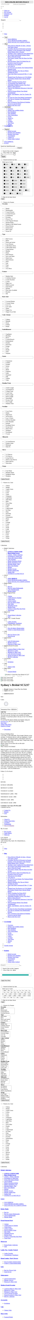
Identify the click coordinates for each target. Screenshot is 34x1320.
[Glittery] (3, 1039)
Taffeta (8, 378)
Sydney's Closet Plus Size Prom (16, 608)
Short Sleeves (9, 461)
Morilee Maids (12, 591)
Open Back (9, 286)
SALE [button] (6, 575)
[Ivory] (6, 704)
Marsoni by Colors (13, 650)
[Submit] (20, 20)
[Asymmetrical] (4, 1064)
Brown (8, 531)
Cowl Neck (9, 411)
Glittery (8, 319)
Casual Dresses (10, 212)
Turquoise (9, 496)
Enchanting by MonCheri (15, 556)
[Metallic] (3, 1041)
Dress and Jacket (10, 242)
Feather (8, 343)
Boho (7, 240)
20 (6, 174)
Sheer (7, 308)
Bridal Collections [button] (6, 1170)
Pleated (8, 288)
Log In (6, 17)
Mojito (8, 487)
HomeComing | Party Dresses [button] (9, 1258)
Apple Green (9, 489)
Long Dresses (10, 249)
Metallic (8, 321)
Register (6, 15)
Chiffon (8, 362)
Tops (7, 265)
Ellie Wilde (11, 604)
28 (6, 177)
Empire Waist (9, 443)
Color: (2, 699)
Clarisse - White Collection (15, 555)
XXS (7, 190)
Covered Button (10, 301)
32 (20, 177)
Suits (9, 617)
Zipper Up (9, 310)
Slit (7, 293)
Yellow (8, 485)
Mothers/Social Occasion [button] (8, 1285)
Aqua (7, 494)
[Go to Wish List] (3, 6)
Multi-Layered (10, 285)
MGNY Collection (13, 657)
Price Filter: (7, 153)
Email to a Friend (5, 726)
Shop (5, 848)
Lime (7, 492)
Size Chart (3, 723)
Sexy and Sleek (10, 256)
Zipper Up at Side (11, 312)
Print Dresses (9, 254)
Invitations (10, 662)
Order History (8, 833)
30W (15, 187)
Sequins (8, 353)
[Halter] (5, 1072)
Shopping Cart (8, 13)
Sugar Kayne (11, 636)
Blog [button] (5, 853)
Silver (7, 536)
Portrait (8, 423)
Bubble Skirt (9, 276)
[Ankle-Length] (4, 1063)
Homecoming (9, 222)
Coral (7, 524)
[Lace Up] (5, 1035)
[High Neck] (5, 1074)
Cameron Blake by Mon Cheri (16, 649)
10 (24, 168)
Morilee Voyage (12, 569)
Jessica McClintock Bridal (15, 558)
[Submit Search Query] (20, 965)
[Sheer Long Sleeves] (6, 1091)
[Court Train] (4, 1067)
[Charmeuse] (4, 1055)
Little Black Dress (11, 246)
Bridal (7, 208)
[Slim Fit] (5, 1083)
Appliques (9, 334)
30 (13, 177)
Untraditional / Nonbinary (15, 623)
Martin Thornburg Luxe (14, 562)
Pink (7, 512)
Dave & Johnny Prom (14, 602)
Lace (7, 348)
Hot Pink (8, 513)
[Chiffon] (4, 1057)
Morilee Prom (11, 607)
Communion (9, 215)
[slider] (30, 975)
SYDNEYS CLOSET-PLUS (16, 573)
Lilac (7, 506)
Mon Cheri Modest (13, 566)
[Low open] (5, 1036)
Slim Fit (8, 447)
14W (27, 177)
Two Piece (9, 268)
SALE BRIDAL (12, 578)
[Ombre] (3, 1044)
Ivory (7, 526)
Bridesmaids (9, 210)
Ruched (8, 292)
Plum (7, 519)
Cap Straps (9, 471)
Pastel (7, 326)
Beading (8, 336)
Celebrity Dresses (11, 278)
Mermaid (8, 445)
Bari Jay (10, 586)
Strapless (8, 430)
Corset (8, 281)
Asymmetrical (10, 389)
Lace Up (8, 305)
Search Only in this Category (11, 151)
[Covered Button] (5, 1032)
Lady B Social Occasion (14, 654)
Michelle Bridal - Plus (14, 564)
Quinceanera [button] (4, 1275)
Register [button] (6, 950)
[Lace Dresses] (5, 1021)
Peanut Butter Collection (14, 615)
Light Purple (9, 508)
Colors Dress (11, 599)
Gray (7, 534)
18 (27, 171)
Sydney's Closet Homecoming (16, 629)
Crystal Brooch (10, 339)
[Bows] (5, 1050)
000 (7, 164)
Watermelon (9, 517)
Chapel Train (9, 391)
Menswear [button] (7, 612)
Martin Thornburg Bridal (14, 561)
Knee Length (9, 396)
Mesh (7, 369)
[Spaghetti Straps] (5, 1097)
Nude (7, 527)
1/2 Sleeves (9, 454)
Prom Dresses (10, 226)
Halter (7, 413)
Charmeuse (9, 361)
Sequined (8, 375)
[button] (5, 34)
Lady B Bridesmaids (13, 589)
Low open (9, 306)
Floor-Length (9, 395)
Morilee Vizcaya (12, 642)
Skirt (7, 261)
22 (13, 174)
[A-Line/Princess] (5, 1078)
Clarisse (10, 596)
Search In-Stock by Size (10, 159)
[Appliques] (5, 1047)
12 (6, 171)
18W (15, 180)
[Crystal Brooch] (5, 1052)
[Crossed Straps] (5, 1033)
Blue (7, 501)
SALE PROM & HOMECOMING (17, 580)
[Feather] (4, 1058)
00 (14, 164)
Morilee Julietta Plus (13, 570)
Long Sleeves (9, 458)
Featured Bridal (12, 671)
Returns (6, 812)
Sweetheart (9, 432)
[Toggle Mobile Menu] (1, 844)
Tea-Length (9, 402)
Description (7, 729)
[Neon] (3, 1042)
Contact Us (7, 810)
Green (7, 491)
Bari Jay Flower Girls (14, 634)
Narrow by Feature (9, 202)
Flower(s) (8, 344)
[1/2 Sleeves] (6, 1086)
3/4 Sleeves (9, 456)
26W (23, 184)
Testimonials (7, 824)
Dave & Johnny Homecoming (16, 628)
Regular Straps (10, 472)
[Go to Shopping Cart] (1, 6)
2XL (19, 193)
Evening (8, 217)
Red (7, 520)
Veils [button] (5, 663)
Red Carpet (9, 229)
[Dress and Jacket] (5, 1019)
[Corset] (6, 1028)
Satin (7, 373)
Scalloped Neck (10, 425)
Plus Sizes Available (11, 290)
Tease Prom (11, 610)
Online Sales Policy (6, 724)
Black (7, 533)
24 (20, 174)
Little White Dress (11, 247)
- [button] (5, 550)
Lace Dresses (9, 244)
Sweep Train (9, 400)
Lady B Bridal (12, 559)
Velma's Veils (11, 666)
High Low (9, 283)
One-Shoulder (10, 421)
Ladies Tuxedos (12, 621)
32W (23, 187)
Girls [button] (2, 1267)
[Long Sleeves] (6, 1089)
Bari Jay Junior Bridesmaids (15, 588)
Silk (7, 376)
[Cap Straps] (5, 1094)
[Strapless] (5, 1098)
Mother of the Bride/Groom (13, 224)
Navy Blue (9, 503)
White (7, 538)
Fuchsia (8, 515)
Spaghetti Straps (10, 474)
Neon (7, 323)
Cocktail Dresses (10, 214)
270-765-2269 (5, 4)
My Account (7, 12)
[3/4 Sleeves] (6, 1088)
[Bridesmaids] (8, 1010)
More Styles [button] (7, 668)
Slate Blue (9, 499)
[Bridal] (8, 1008)
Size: (2, 696)
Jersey (7, 366)
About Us (7, 819)
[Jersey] (4, 1059)
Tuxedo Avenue (8, 945)
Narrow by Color (8, 482)
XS (15, 190)
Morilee (10, 567)
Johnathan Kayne (12, 605)
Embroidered (9, 341)
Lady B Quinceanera (13, 641)
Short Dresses (10, 260)
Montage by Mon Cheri (14, 652)
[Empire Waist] (5, 1080)
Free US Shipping (9, 825)
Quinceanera (9, 228)
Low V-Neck (9, 418)
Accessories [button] (4, 1300)
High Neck (9, 414)
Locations (7, 822)
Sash (7, 351)
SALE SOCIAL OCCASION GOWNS (19, 581)
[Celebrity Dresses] (6, 1025)
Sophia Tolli (11, 572)
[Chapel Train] (4, 1066)
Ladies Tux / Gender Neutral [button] (12, 618)
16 (20, 171)
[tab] (18, 561)
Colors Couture (12, 601)
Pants (7, 253)
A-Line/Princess (10, 441)
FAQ (5, 813)
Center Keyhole (10, 279)
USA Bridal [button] (7, 921)
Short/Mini (9, 398)
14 (13, 171)
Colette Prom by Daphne (14, 597)
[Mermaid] (5, 1081)
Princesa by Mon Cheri (14, 644)
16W (7, 180)
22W (7, 184)
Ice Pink (8, 510)
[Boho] (5, 1018)
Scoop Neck (9, 427)
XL (12, 193)
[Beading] (5, 1049)
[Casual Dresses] (8, 1011)
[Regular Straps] (5, 1095)
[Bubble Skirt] (6, 1024)
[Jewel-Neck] (5, 1075)
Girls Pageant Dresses (12, 221)
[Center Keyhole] (6, 1027)
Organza (8, 371)
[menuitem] (18, 10)
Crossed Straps (10, 303)
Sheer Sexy (9, 258)
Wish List (6, 10)
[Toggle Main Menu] (1, 31)
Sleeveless (9, 463)
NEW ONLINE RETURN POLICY (17, 2)
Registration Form (4, 721)
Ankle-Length (10, 388)
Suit (7, 263)
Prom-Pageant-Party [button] (7, 1220)
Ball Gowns (9, 239)
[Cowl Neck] (5, 1071)
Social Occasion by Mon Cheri (16, 655)
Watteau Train (10, 403)
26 (27, 174)
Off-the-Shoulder (10, 420)
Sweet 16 (8, 231)
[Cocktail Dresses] (8, 1013)
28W (7, 187)
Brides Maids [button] (5, 1209)
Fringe (8, 346)
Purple (8, 505)
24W (15, 184)
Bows (7, 337)
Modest (8, 251)
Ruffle (7, 350)
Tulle (7, 380)
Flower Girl (9, 219)
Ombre (8, 324)
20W (23, 180)
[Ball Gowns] (5, 1016)
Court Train (9, 393)
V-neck (8, 434)
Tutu (7, 267)
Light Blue (9, 498)
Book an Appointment (19, 4)
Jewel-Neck (9, 416)
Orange (8, 522)
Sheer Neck (9, 428)
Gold (7, 529)
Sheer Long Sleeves (11, 459)
